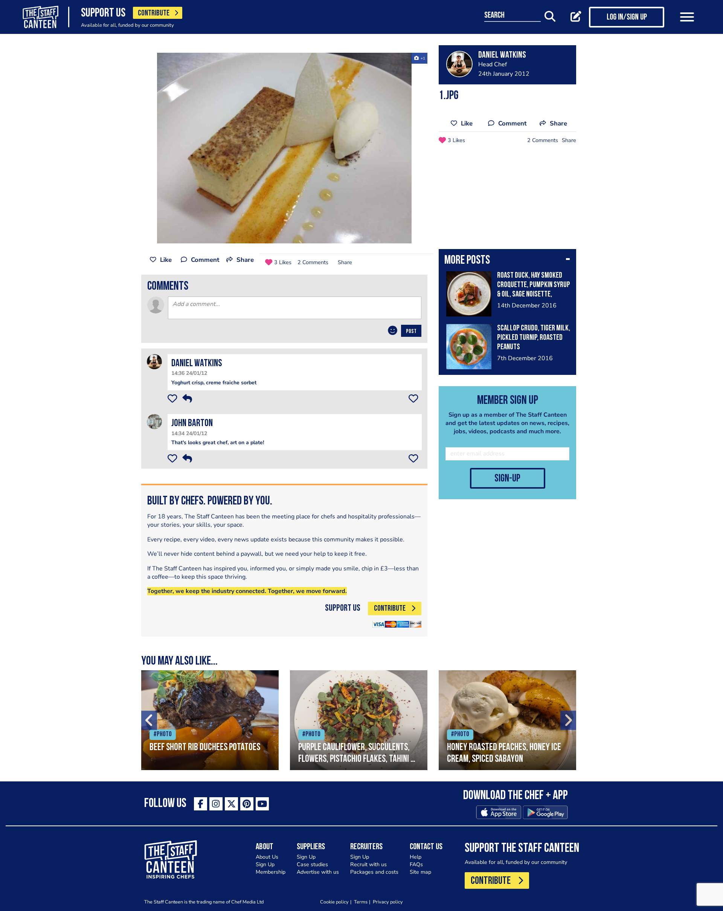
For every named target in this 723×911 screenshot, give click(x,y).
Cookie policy (334, 902)
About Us (267, 857)
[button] (507, 261)
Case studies (312, 864)
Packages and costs (374, 872)
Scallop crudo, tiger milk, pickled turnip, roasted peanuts (533, 337)
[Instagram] (216, 803)
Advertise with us (318, 872)
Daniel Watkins (196, 364)
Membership (270, 872)
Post (411, 332)
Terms (361, 902)
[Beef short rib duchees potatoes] (210, 720)
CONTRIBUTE (153, 13)
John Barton (192, 424)
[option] (284, 148)
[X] (231, 803)
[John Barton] (154, 421)
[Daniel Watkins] (154, 361)
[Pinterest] (246, 803)
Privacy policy (388, 902)
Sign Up (265, 864)
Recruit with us (368, 864)
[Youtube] (262, 803)
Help (415, 857)
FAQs (416, 864)
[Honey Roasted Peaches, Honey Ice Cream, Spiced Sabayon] (507, 720)
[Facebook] (200, 803)
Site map (420, 872)
